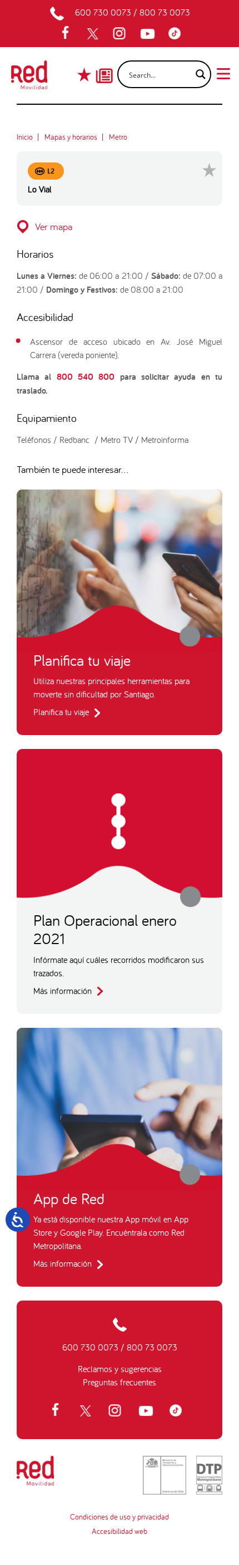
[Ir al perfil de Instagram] (121, 34)
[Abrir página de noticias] (104, 66)
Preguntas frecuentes (119, 1382)
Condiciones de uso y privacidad (119, 1517)
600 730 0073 (103, 12)
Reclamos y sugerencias (120, 1368)
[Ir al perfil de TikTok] (177, 34)
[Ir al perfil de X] (94, 34)
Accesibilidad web (119, 1531)
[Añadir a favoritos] (209, 169)
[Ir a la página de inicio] (29, 78)
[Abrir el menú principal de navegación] (223, 72)
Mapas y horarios (70, 137)
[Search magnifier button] (197, 74)
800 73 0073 (165, 12)
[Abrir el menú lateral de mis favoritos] (85, 74)
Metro (118, 137)
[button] (119, 226)
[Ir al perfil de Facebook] (69, 34)
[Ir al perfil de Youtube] (149, 34)
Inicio (25, 137)
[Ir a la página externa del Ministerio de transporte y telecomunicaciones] (164, 1475)
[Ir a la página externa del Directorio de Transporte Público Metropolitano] (209, 1475)
